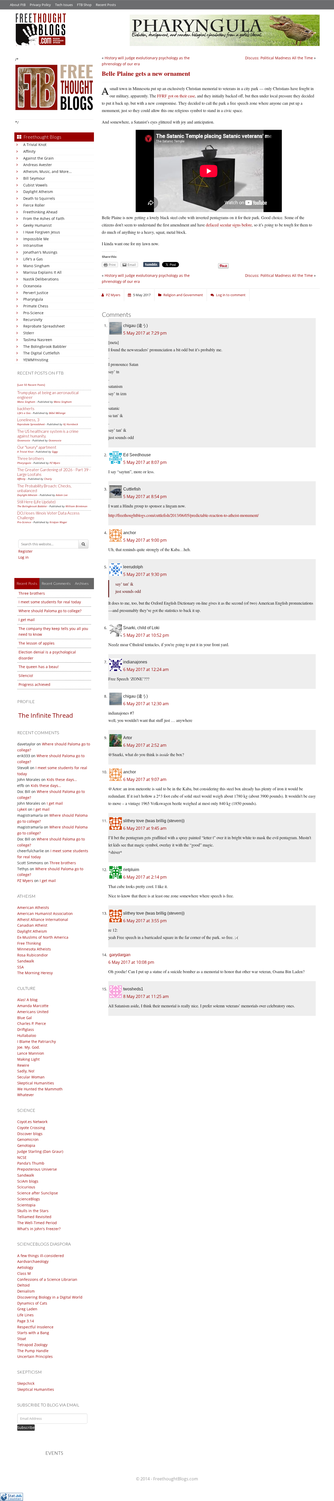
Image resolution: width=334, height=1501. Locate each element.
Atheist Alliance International (42, 919)
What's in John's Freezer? (39, 1228)
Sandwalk (25, 961)
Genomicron (28, 1139)
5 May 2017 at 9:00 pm (145, 540)
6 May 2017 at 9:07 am (144, 779)
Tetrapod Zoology (32, 1344)
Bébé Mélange (57, 413)
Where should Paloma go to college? (50, 610)
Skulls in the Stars (33, 1210)
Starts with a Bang (33, 1332)
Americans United (33, 1011)
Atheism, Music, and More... (47, 171)
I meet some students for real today (50, 601)
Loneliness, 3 (28, 419)
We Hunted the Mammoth (40, 1089)
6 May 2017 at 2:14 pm (145, 877)
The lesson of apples (37, 643)
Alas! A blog (27, 999)
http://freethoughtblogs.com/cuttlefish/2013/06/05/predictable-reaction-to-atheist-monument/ (183, 515)
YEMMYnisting (35, 359)
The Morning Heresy (35, 972)
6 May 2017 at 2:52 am (144, 745)
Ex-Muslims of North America (42, 937)
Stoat (21, 1338)
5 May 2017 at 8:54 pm (145, 496)
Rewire (23, 1065)
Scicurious (26, 1186)
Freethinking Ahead (40, 211)
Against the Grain (38, 158)
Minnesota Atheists (34, 949)
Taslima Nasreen (37, 339)
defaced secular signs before (229, 224)
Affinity (29, 151)
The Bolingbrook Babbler (45, 346)
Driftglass (25, 1029)
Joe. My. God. (28, 1047)
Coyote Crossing (31, 1127)
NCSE (22, 1157)
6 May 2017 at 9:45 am (144, 828)
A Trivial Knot (34, 144)
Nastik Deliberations (41, 279)
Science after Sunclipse (37, 1192)
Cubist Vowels (35, 185)
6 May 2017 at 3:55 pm (145, 921)
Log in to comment (231, 295)
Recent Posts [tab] (26, 583)
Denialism (26, 1291)
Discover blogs (30, 1133)
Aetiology (25, 1267)
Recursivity (32, 319)
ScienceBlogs (28, 1198)
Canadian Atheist (32, 925)
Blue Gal (24, 1017)
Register (25, 551)
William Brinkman (76, 506)
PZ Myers (55, 463)
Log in (23, 557)
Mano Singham (36, 265)
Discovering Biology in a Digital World (49, 1297)
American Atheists (33, 907)
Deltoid (23, 1285)
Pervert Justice (35, 292)
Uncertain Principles (35, 1356)
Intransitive (33, 245)
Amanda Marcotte (33, 1005)
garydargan (119, 955)
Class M (24, 1273)
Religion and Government (183, 295)
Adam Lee (62, 495)
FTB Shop (84, 4)
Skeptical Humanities (35, 1083)
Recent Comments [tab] (56, 583)
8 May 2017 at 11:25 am (146, 996)
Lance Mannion (30, 1053)
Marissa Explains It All (42, 272)
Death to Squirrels (39, 198)
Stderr (28, 332)
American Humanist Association (45, 913)
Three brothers (30, 458)
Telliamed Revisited (34, 1216)
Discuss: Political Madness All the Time (279, 57)
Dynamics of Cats (32, 1303)
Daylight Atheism (38, 191)
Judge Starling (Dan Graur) (40, 1151)
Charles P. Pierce (31, 1023)
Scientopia (26, 1204)
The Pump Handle (33, 1350)
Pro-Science (33, 312)
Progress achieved (34, 684)
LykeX (22, 809)
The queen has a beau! (39, 666)
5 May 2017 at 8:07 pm (145, 462)
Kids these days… (62, 779)
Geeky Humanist (37, 225)
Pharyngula (33, 299)
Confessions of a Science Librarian (47, 1279)
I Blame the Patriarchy (36, 1041)
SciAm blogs (27, 1181)
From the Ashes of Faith (43, 218)
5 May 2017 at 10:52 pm (146, 635)
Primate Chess (35, 305)
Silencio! (26, 675)
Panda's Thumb (30, 1163)
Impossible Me (36, 238)
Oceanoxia (32, 285)
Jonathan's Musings (40, 252)
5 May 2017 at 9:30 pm (145, 574)
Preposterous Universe (37, 1169)
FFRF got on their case (176, 95)
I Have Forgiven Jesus (41, 232)
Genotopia (26, 1145)
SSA (20, 967)
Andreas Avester (37, 164)
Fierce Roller (34, 205)
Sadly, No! (25, 1070)
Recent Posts (106, 4)
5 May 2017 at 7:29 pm (145, 333)
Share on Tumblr (151, 264)
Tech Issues (64, 4)
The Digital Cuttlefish (41, 353)
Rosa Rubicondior (32, 955)
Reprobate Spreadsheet (44, 326)
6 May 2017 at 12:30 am (146, 703)
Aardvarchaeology (33, 1261)
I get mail (27, 619)
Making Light (28, 1059)
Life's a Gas (33, 258)
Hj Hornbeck (70, 424)
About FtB (18, 4)
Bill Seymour (34, 178)
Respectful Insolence (35, 1326)
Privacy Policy (40, 4)
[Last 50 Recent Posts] (31, 385)
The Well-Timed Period (37, 1222)
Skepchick (25, 1383)
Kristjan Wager (58, 522)
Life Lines (25, 1314)
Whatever (25, 1094)
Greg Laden (27, 1308)
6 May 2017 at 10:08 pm (131, 962)
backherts (25, 408)
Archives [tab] (82, 583)
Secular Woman (31, 1076)
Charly (48, 479)
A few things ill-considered (40, 1255)
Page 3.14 (25, 1320)
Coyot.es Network (32, 1121)
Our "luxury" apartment (36, 447)
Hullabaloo (26, 1035)
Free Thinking (29, 943)
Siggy (55, 451)
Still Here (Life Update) (36, 501)
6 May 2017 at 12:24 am (146, 669)
